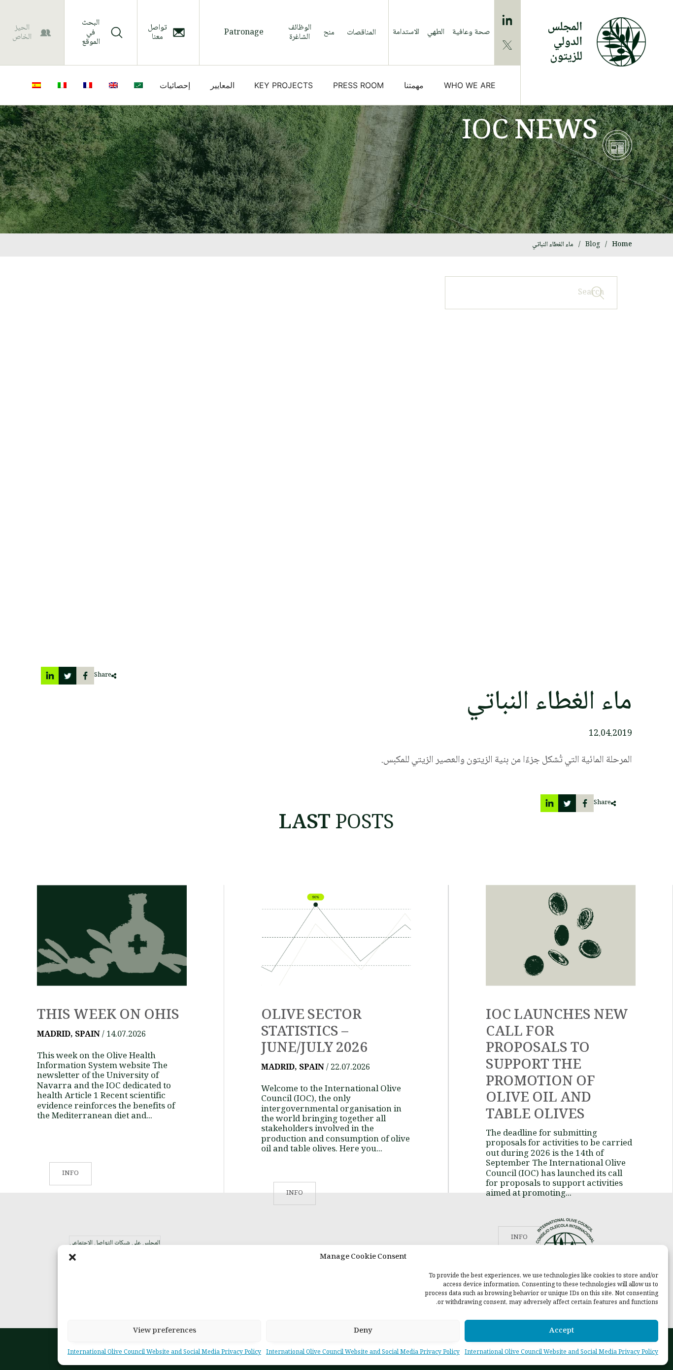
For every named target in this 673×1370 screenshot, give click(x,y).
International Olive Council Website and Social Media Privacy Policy (561, 1352)
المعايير (222, 85)
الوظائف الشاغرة (299, 32)
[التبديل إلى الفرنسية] (89, 85)
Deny (363, 1331)
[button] (72, 1257)
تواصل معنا (157, 32)
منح (329, 32)
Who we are (470, 85)
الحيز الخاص (22, 32)
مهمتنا (414, 85)
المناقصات (361, 32)
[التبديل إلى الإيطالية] (64, 85)
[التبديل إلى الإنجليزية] (115, 85)
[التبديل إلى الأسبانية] (38, 85)
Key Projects (283, 85)
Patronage (244, 32)
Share (102, 675)
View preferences (164, 1331)
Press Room (358, 85)
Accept (561, 1331)
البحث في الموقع (91, 32)
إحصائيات (175, 85)
